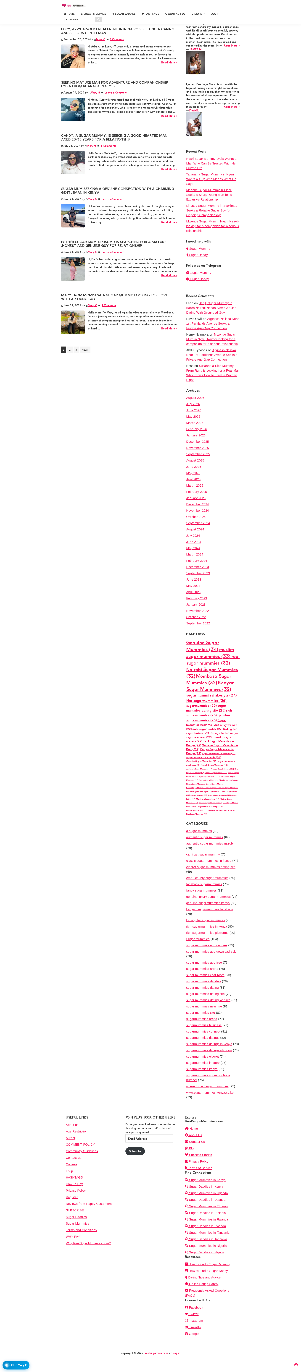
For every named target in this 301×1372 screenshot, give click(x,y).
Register (72, 1197)
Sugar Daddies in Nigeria (206, 1252)
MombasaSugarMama (207, 799)
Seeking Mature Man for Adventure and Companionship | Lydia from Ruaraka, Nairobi (115, 84)
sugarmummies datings (202, 1037)
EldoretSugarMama (196, 810)
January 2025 (196, 498)
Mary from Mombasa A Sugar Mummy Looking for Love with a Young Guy (114, 297)
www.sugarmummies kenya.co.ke (210, 1092)
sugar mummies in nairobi (203, 757)
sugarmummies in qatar (203, 1062)
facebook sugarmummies (204, 884)
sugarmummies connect (203, 1031)
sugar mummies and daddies (206, 945)
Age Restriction (76, 1131)
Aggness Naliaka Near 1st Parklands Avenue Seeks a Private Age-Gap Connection (212, 323)
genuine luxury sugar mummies (208, 896)
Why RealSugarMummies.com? (88, 1243)
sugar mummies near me (204, 1006)
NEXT (85, 349)
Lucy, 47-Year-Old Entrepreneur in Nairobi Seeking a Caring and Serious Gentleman (117, 31)
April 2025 (193, 479)
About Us (195, 1135)
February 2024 (196, 560)
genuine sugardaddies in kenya (223, 810)
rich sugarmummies (209, 712)
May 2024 (193, 548)
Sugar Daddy (198, 255)
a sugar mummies (199, 831)
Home (193, 1128)
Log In (215, 13)
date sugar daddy (207, 729)
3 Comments (108, 145)
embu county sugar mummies (207, 878)
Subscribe (135, 1151)
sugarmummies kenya (202, 1069)
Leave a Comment (116, 92)
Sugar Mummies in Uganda (208, 1193)
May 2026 (193, 416)
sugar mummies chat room (205, 975)
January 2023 (196, 604)
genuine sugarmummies (208, 717)
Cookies (71, 1164)
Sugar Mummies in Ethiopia (208, 1206)
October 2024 (196, 517)
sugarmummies (201, 705)
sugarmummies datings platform (209, 1050)
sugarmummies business (204, 1025)
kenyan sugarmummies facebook (209, 909)
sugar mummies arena (202, 968)
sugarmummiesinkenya (211, 695)
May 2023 (193, 585)
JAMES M (195, 49)
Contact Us (196, 1141)
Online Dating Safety (203, 1284)
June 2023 (193, 579)
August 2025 (195, 460)
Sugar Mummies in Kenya (207, 1180)
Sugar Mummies (198, 939)
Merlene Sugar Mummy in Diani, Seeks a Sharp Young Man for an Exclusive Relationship (209, 194)
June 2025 (193, 466)
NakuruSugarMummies (219, 795)
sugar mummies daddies (203, 981)
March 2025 (194, 485)
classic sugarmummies (216, 772)
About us (72, 1125)
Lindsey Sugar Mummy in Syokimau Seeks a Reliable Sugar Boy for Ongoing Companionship (211, 210)
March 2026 (194, 423)
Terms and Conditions (81, 1230)
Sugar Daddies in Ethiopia (207, 1213)
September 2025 (198, 454)
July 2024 (193, 535)
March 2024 (194, 554)
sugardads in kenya (223, 769)
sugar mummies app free (204, 962)
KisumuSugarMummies (210, 802)
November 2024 (197, 510)
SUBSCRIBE (75, 1210)
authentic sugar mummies (204, 837)
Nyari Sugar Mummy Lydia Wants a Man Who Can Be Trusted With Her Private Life (211, 163)
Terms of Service (199, 1168)
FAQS (70, 1171)
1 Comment (117, 39)
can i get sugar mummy (203, 854)
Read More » (169, 62)
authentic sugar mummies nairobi (209, 843)
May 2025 (193, 473)
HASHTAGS (74, 1177)
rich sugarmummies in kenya (206, 926)
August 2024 (195, 529)
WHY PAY (73, 1236)
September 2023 (198, 573)
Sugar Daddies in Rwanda (207, 1226)
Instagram (195, 1320)
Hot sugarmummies (206, 700)
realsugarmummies (156, 1353)
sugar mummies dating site (206, 707)
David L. (194, 110)
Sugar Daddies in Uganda (206, 1199)
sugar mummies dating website (208, 1000)
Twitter (193, 1314)
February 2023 (196, 598)
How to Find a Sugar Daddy (208, 1271)
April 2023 (193, 592)
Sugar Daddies (76, 1217)
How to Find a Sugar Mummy (209, 1264)
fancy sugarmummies (201, 890)
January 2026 (196, 435)
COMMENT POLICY (80, 1144)
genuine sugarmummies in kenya (206, 806)
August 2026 (195, 397)
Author (70, 1138)
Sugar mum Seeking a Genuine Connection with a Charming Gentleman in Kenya (117, 190)
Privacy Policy (76, 1190)
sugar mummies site (200, 1012)
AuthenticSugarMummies (199, 769)
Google (193, 1333)
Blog (191, 1148)
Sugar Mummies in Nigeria (207, 1245)
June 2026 (193, 410)
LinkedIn (194, 1327)
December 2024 (197, 504)
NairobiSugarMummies (214, 765)
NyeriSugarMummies (209, 776)
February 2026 (196, 429)
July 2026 (193, 404)
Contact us (73, 1157)
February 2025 (196, 491)
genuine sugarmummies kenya (208, 903)
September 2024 (198, 523)
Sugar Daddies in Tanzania (207, 1239)
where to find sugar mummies (207, 1086)
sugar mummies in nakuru (219, 753)
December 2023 (197, 567)
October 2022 (196, 617)
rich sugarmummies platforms (207, 932)
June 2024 (193, 542)
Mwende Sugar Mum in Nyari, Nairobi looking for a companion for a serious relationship (212, 226)
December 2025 (197, 441)
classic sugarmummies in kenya (208, 860)
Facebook (195, 1307)
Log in (176, 1353)
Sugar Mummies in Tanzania (208, 1232)
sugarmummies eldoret (202, 1056)
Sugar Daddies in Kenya (205, 1186)
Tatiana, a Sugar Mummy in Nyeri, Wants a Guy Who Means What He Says (211, 179)
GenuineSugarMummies (201, 761)
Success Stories (200, 1155)
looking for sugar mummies (205, 920)
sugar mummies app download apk (211, 951)
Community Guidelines (82, 1151)
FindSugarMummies (196, 814)
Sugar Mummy (199, 248)
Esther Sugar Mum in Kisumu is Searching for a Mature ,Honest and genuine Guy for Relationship (113, 244)
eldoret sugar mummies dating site (210, 867)
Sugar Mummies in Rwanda (208, 1219)
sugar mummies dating (202, 987)
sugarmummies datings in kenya (209, 1044)
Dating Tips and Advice (204, 1277)
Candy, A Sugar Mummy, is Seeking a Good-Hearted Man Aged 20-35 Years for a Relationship (114, 137)
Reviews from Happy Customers (89, 1203)
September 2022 (198, 623)
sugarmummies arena (201, 1019)
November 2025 (197, 448)
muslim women (198, 795)
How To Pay (74, 1184)
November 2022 (197, 611)
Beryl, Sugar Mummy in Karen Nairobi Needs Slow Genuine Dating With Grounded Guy (211, 307)
